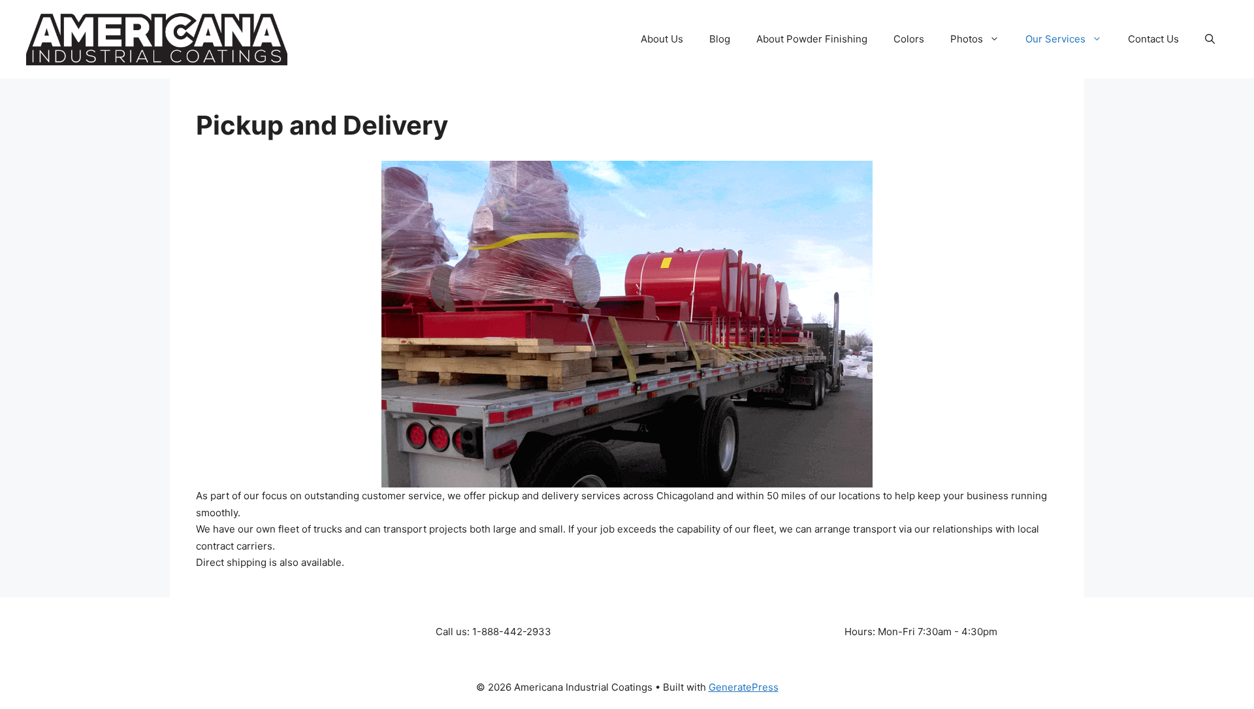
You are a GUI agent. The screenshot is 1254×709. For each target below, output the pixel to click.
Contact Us (1153, 39)
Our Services (1055, 39)
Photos (966, 39)
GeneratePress (744, 687)
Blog (719, 39)
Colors (908, 39)
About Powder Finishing (811, 39)
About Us (662, 39)
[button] (1210, 39)
